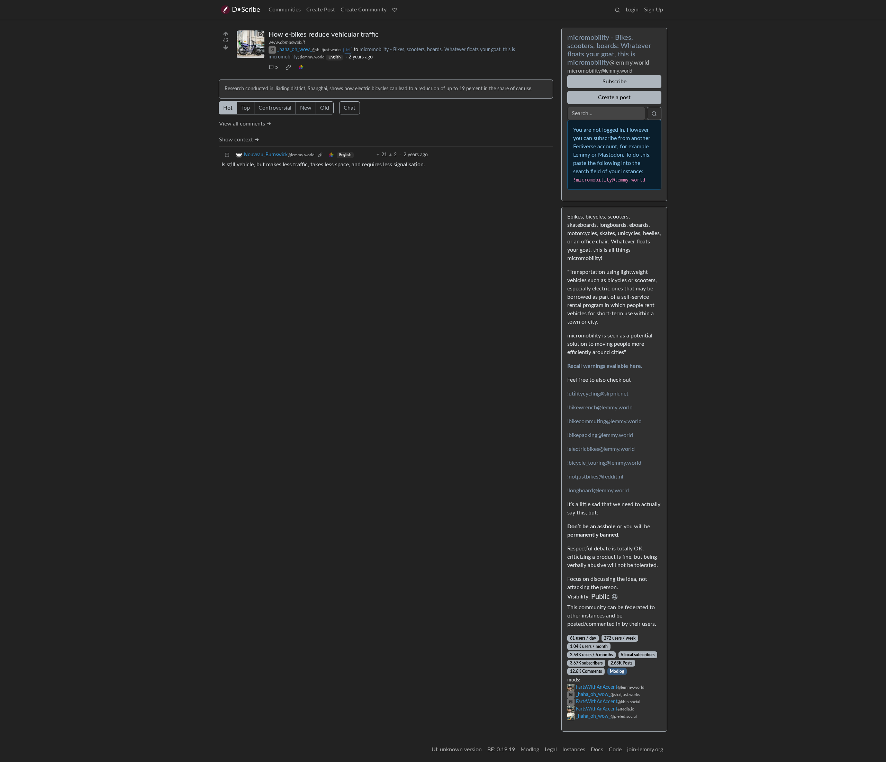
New (305, 108)
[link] (288, 67)
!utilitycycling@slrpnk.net (598, 394)
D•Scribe (246, 9)
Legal (551, 749)
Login (632, 9)
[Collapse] (227, 155)
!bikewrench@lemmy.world (600, 407)
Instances (573, 749)
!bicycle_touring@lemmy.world (604, 463)
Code (615, 749)
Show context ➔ (239, 139)
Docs (597, 749)
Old (324, 108)
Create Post (320, 9)
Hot (228, 108)
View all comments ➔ (245, 124)
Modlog (617, 671)
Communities (285, 9)
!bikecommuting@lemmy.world (604, 421)
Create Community (364, 9)
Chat (349, 108)
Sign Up (653, 9)
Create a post (614, 97)
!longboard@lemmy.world (598, 490)
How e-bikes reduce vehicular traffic (324, 34)
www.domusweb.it (287, 42)
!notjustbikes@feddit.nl (595, 477)
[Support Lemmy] (394, 10)
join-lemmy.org (645, 749)
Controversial (275, 108)
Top (245, 108)
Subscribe (614, 81)
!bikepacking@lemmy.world (600, 435)
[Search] (617, 10)
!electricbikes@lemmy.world (601, 449)
